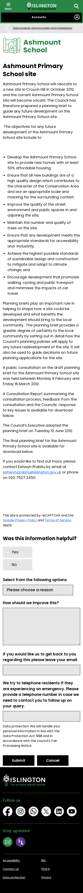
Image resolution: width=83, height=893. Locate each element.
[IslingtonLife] (22, 842)
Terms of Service (58, 520)
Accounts (39, 17)
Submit (18, 760)
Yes (15, 552)
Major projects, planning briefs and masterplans (42, 28)
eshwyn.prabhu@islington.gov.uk (32, 472)
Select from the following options (35, 580)
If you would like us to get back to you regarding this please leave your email (40, 657)
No (14, 564)
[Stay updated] (9, 842)
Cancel (52, 760)
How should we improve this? (31, 603)
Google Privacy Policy (20, 520)
